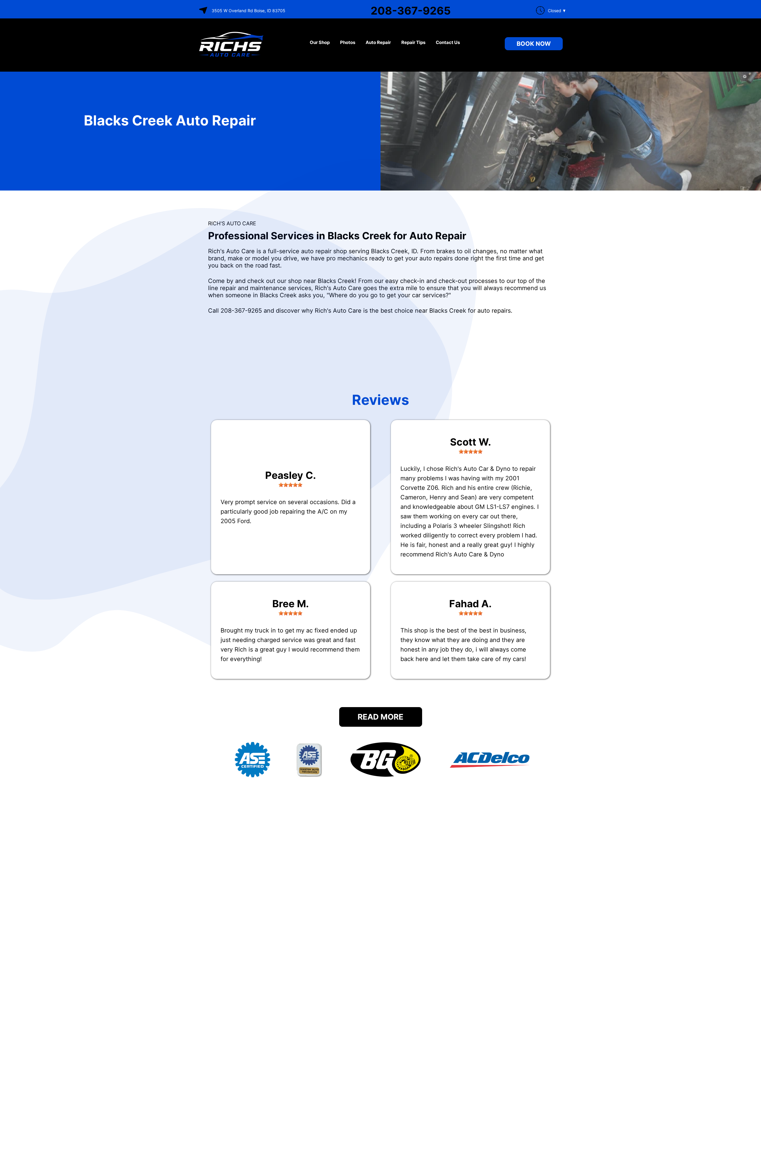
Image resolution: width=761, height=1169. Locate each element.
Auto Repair (378, 42)
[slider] (290, 484)
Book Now (534, 43)
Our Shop (320, 42)
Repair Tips (413, 42)
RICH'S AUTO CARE (232, 223)
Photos (347, 42)
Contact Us (448, 42)
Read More (380, 716)
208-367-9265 (411, 10)
